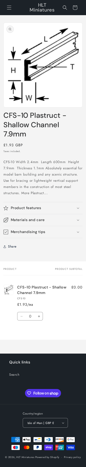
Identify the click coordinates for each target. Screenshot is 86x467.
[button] (9, 8)
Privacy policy (72, 457)
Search (14, 374)
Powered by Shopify (47, 457)
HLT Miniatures (25, 457)
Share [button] (12, 246)
